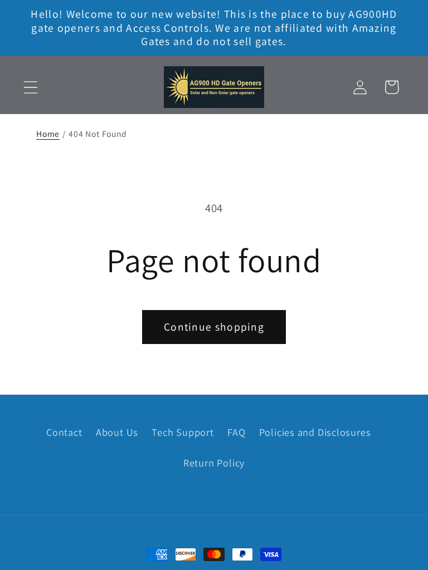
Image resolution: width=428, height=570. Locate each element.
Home (48, 133)
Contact (64, 432)
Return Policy (214, 462)
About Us (117, 432)
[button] (30, 87)
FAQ (236, 432)
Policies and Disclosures (315, 432)
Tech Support (182, 432)
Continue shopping (214, 327)
